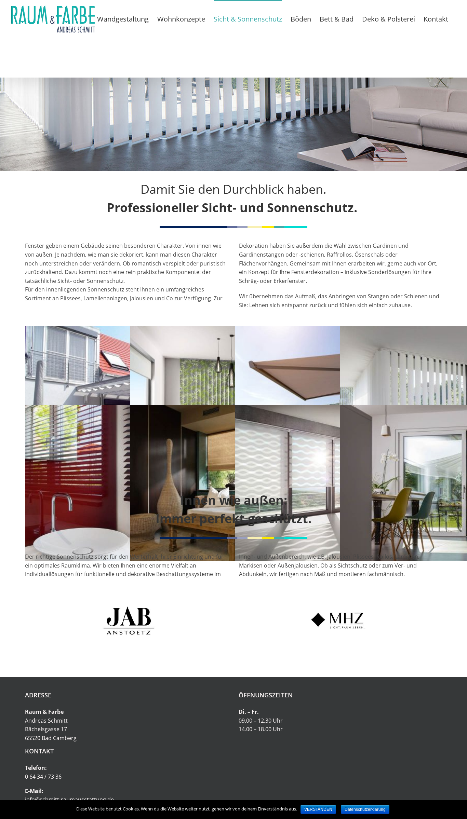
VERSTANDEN (318, 809)
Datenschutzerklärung (365, 809)
